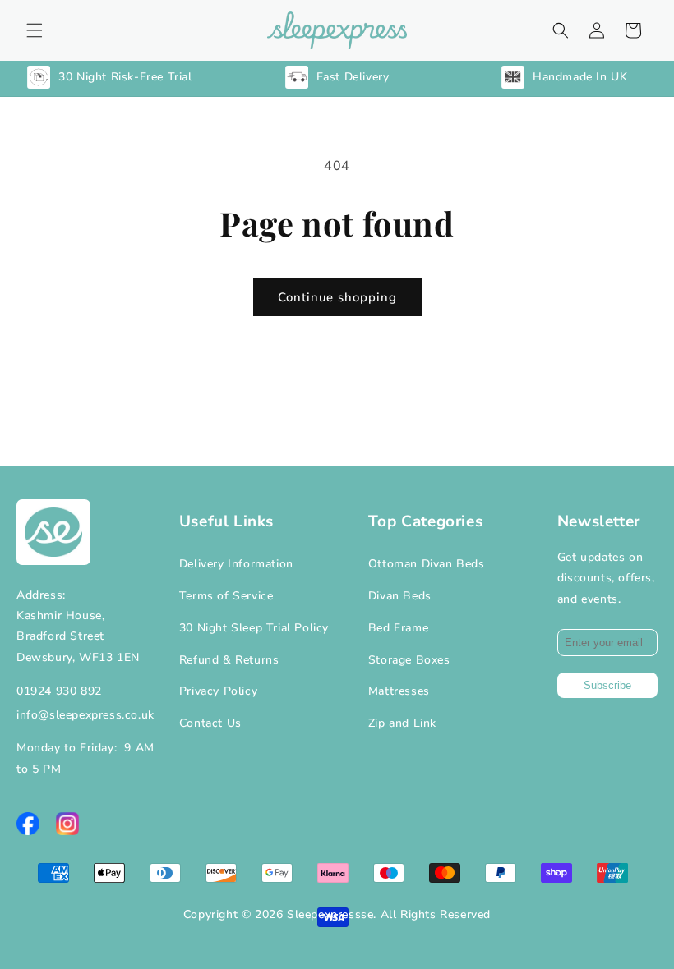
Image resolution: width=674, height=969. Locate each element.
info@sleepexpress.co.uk (85, 715)
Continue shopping (337, 297)
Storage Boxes (409, 660)
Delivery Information (236, 564)
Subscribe (607, 685)
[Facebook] (27, 823)
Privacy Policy (218, 691)
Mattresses (399, 691)
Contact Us (210, 723)
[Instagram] (67, 823)
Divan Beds (400, 596)
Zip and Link (402, 723)
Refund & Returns (229, 660)
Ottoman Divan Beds (426, 564)
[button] (34, 30)
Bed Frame (398, 628)
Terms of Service (226, 596)
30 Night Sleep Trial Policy (254, 628)
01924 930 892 (59, 691)
